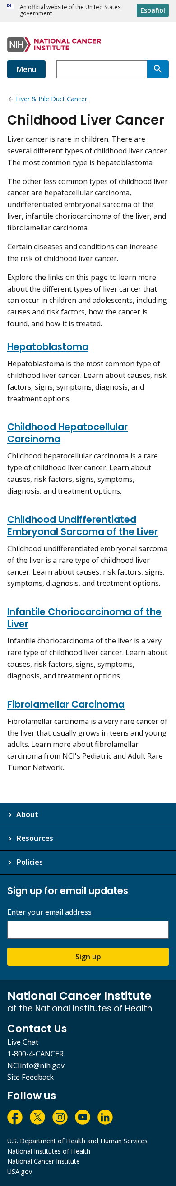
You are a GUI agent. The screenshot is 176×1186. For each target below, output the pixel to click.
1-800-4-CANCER (35, 1054)
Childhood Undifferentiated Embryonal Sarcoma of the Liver (82, 525)
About (27, 814)
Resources (34, 838)
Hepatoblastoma (47, 346)
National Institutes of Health (48, 1151)
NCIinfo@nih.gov (36, 1065)
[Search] (158, 69)
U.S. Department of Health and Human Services (77, 1141)
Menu (26, 69)
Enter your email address (49, 912)
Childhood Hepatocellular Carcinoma (67, 432)
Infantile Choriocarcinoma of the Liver (84, 617)
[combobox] (101, 69)
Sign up (88, 956)
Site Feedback (30, 1077)
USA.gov (19, 1171)
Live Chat (22, 1042)
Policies (29, 862)
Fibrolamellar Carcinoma (66, 704)
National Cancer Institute (43, 1161)
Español (152, 10)
